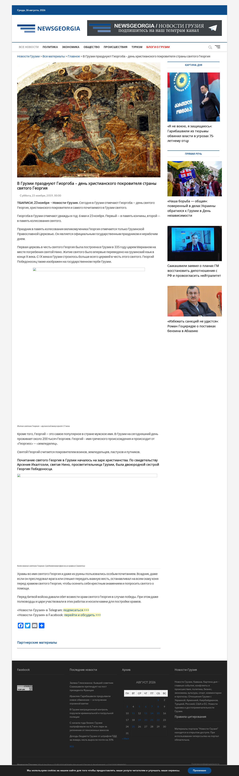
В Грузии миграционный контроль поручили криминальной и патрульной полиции (91, 713)
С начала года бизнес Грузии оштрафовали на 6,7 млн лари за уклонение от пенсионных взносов (89, 726)
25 (133, 726)
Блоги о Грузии (158, 47)
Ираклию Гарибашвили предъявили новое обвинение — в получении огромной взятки (90, 700)
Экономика (71, 47)
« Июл (125, 738)
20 (145, 719)
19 (139, 719)
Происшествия (115, 47)
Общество (92, 47)
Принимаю (199, 770)
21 (151, 719)
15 (158, 713)
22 (158, 719)
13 (145, 713)
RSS (72, 746)
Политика (50, 47)
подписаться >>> (76, 610)
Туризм (137, 47)
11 (133, 713)
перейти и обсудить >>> (82, 615)
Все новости (29, 47)
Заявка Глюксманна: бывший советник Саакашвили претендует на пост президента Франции (91, 686)
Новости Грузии (27, 764)
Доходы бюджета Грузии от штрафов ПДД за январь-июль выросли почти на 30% (93, 737)
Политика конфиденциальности (205, 764)
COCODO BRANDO (117, 764)
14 (151, 713)
